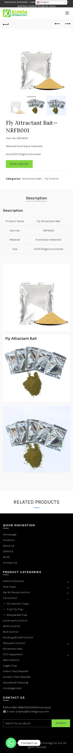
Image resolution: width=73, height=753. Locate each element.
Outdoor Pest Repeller (17, 677)
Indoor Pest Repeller (16, 671)
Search (61, 723)
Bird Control (10, 631)
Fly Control (52, 178)
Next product (67, 24)
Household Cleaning (15, 682)
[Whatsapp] (11, 743)
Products (9, 540)
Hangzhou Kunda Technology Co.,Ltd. (39, 743)
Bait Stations (11, 660)
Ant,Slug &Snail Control (18, 637)
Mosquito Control (14, 643)
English (44, 2)
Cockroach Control (15, 620)
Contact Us (10, 562)
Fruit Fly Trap (15, 609)
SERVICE (8, 551)
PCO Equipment (13, 654)
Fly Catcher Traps (18, 603)
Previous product (57, 24)
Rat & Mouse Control (16, 592)
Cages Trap (10, 665)
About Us (8, 545)
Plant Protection (13, 581)
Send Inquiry (19, 164)
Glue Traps (9, 586)
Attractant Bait (32, 178)
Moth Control (11, 626)
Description (36, 198)
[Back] (6, 24)
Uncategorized (12, 688)
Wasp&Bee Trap (17, 615)
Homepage (9, 534)
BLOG (6, 557)
